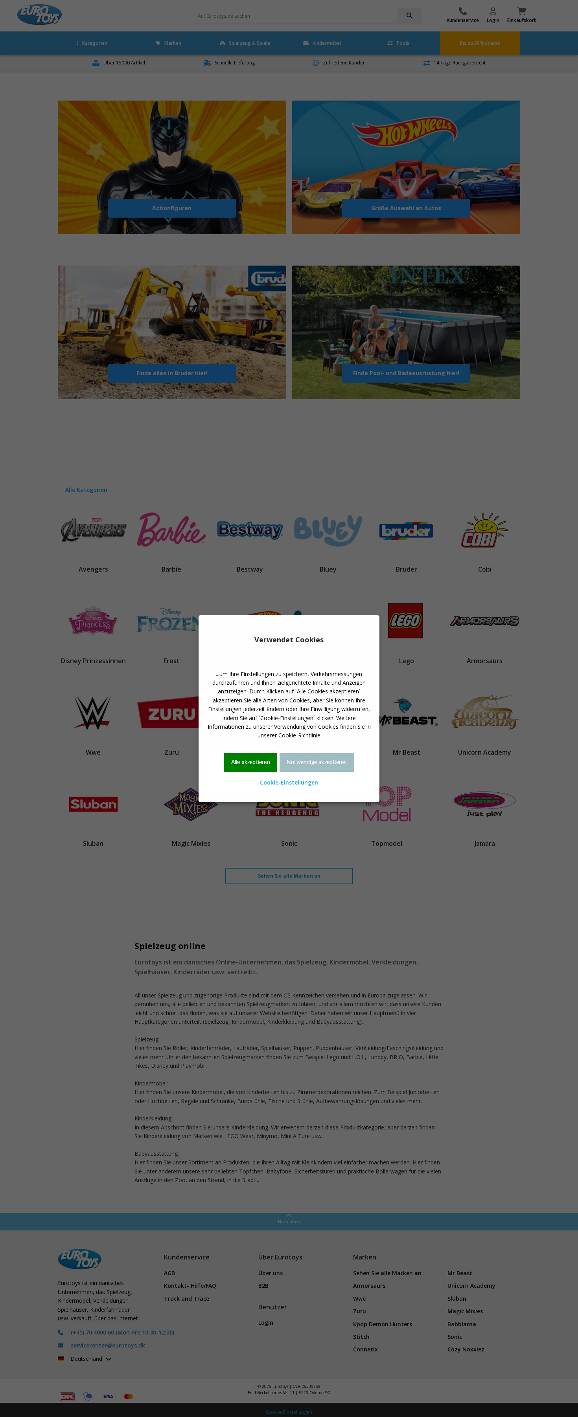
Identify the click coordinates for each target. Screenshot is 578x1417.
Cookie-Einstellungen (289, 782)
